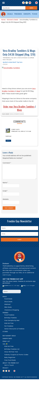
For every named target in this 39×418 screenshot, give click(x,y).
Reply (8, 140)
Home (3, 20)
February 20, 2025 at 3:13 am (21, 131)
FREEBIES (18, 14)
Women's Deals (12, 20)
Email (5, 191)
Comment (7, 163)
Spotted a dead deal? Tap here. (13, 62)
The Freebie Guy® (3, 14)
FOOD (34, 14)
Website (6, 199)
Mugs (18, 91)
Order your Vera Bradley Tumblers (19, 106)
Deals (12, 114)
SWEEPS (27, 14)
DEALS (10, 14)
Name (5, 183)
